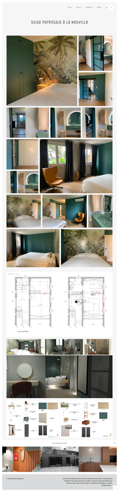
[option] (21, 459)
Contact (99, 7)
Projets (79, 7)
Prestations (89, 7)
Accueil (70, 7)
